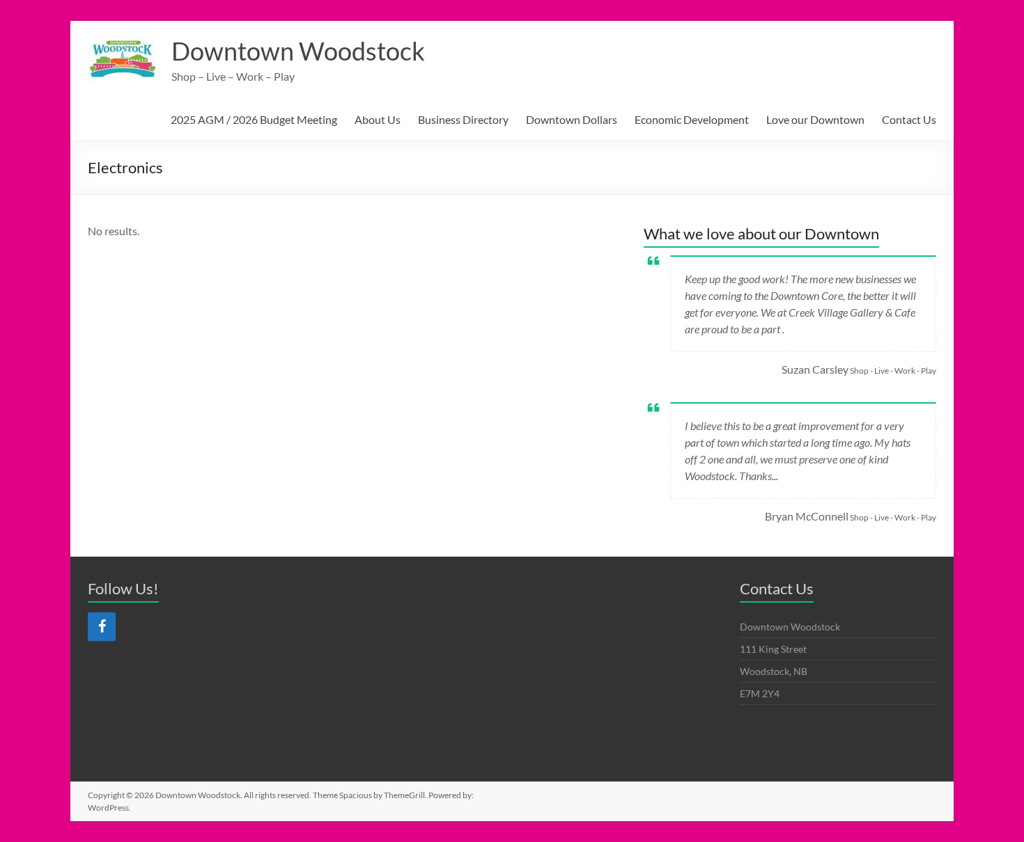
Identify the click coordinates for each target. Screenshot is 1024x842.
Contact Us (909, 119)
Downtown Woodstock (298, 50)
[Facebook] (102, 626)
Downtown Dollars (571, 119)
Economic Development (692, 119)
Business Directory (463, 119)
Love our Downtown (815, 119)
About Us (378, 119)
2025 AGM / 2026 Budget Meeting (254, 119)
